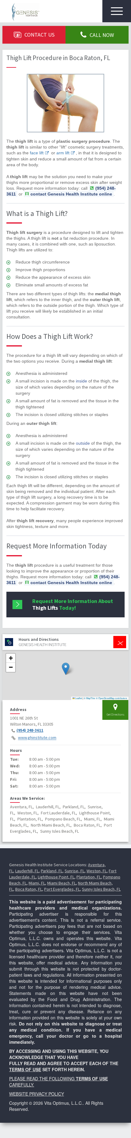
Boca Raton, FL (28, 889)
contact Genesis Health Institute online (71, 194)
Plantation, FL (88, 877)
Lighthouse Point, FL (56, 877)
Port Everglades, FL (62, 889)
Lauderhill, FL (27, 871)
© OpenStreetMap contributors (111, 698)
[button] (65, 668)
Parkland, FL (51, 871)
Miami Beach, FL (61, 883)
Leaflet (78, 698)
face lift (37, 152)
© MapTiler (89, 698)
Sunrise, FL (74, 871)
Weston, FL (97, 871)
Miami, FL (37, 883)
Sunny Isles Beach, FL (101, 889)
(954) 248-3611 (29, 730)
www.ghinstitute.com (37, 738)
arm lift (62, 152)
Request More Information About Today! (72, 604)
